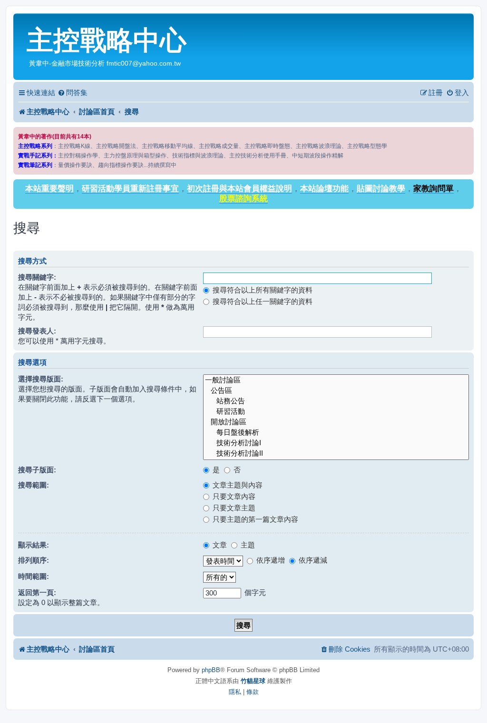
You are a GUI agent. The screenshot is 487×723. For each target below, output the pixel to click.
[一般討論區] (336, 380)
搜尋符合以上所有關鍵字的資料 (261, 290)
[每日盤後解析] (336, 433)
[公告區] (336, 391)
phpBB (211, 670)
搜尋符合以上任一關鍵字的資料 (261, 301)
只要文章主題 (233, 508)
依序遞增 (269, 560)
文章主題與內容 (237, 485)
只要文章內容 (233, 496)
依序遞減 (312, 560)
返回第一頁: (37, 592)
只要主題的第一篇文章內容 (254, 519)
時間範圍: (33, 576)
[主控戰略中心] (21, 22)
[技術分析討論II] (336, 454)
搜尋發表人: (37, 331)
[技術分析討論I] (336, 443)
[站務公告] (336, 401)
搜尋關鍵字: (37, 277)
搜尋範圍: (33, 485)
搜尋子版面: (37, 470)
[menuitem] (73, 93)
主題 (247, 545)
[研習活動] (336, 412)
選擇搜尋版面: (40, 379)
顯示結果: (33, 545)
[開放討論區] (336, 422)
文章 (219, 545)
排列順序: (33, 560)
